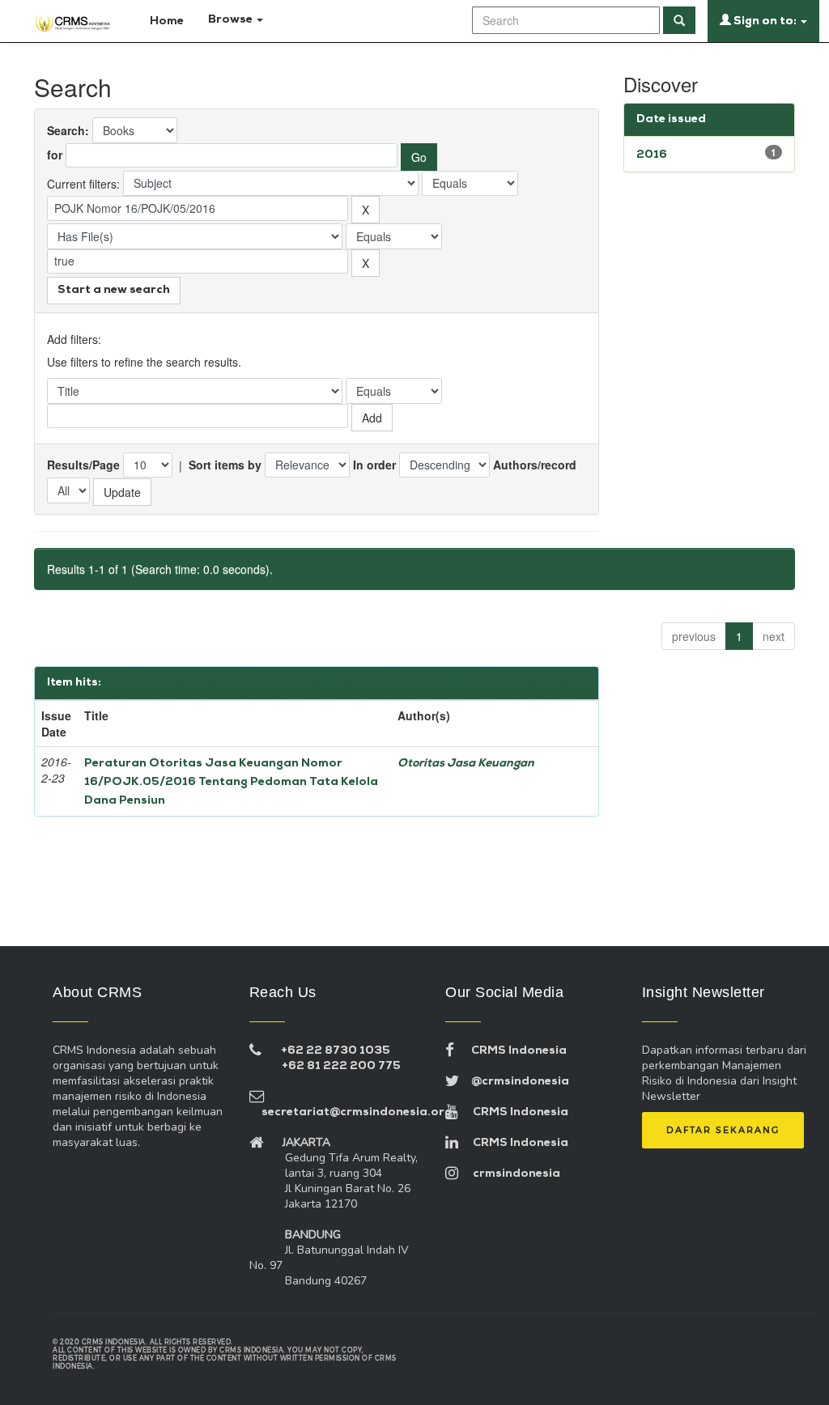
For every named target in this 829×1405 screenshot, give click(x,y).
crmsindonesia (509, 1174)
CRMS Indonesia (510, 1051)
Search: (68, 130)
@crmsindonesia (514, 1082)
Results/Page (83, 464)
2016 (651, 155)
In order (374, 464)
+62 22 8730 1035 (335, 1051)
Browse (231, 20)
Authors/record (534, 464)
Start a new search (113, 290)
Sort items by (225, 464)
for (54, 154)
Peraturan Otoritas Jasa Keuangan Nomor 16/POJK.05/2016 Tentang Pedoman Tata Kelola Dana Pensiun (231, 782)
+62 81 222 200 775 (341, 1066)
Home (165, 21)
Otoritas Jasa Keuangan (465, 764)
